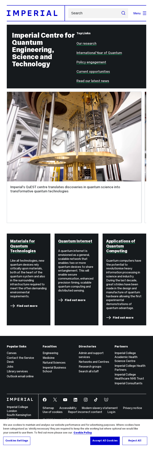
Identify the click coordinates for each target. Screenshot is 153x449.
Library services (17, 371)
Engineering (50, 353)
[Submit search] (123, 13)
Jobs (10, 366)
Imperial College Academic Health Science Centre (126, 357)
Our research (86, 43)
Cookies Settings (16, 440)
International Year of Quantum (99, 53)
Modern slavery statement (100, 408)
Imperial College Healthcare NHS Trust (129, 376)
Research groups (90, 366)
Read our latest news (92, 81)
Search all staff (89, 371)
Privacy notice (132, 408)
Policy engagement (91, 62)
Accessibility (67, 408)
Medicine (49, 358)
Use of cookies (53, 412)
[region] (76, 434)
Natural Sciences (54, 362)
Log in (111, 412)
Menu (137, 13)
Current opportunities (93, 71)
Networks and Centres (94, 362)
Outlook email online (20, 376)
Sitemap (48, 408)
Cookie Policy (83, 432)
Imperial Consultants (128, 383)
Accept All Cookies (105, 440)
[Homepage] (36, 13)
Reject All (134, 440)
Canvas (12, 353)
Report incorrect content (85, 412)
